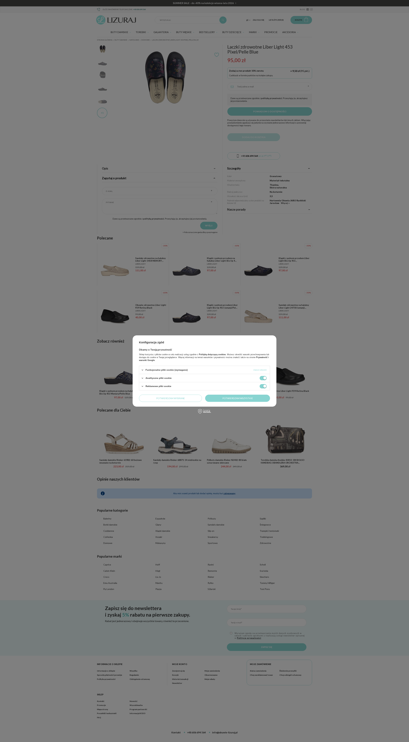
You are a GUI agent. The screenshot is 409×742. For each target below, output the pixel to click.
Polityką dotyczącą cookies (212, 354)
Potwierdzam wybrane (170, 398)
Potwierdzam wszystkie (237, 398)
